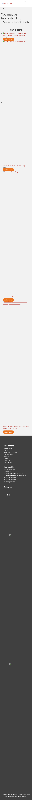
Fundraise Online (8, 454)
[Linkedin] (12, 495)
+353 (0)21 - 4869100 (10, 478)
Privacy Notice (8, 462)
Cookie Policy (7, 460)
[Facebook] (5, 495)
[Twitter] (7, 495)
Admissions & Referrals (10, 452)
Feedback (6, 450)
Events (6, 458)
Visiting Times (8, 448)
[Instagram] (10, 495)
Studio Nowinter (22, 796)
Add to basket (8, 39)
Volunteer (6, 456)
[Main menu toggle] (28, 3)
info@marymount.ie (9, 482)
